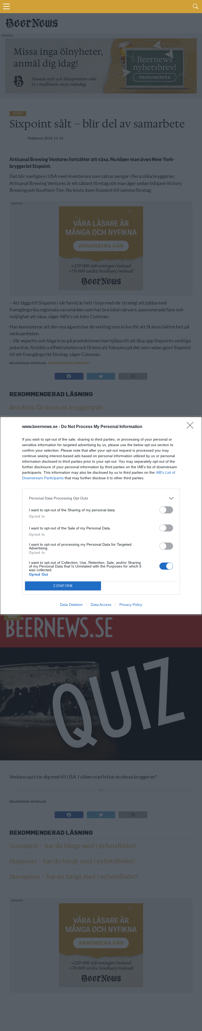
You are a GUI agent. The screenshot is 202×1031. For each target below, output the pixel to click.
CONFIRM (63, 586)
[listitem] (101, 498)
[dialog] (101, 516)
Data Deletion (71, 604)
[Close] (192, 427)
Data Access (101, 604)
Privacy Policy (130, 604)
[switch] (166, 509)
